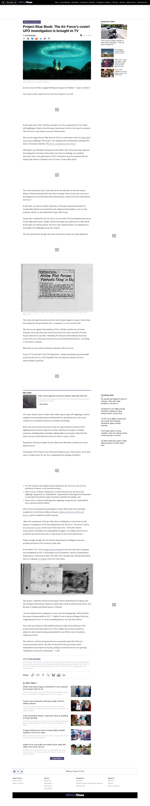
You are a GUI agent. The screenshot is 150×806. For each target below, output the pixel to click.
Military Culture (32, 22)
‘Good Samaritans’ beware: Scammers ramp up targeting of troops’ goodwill (45, 717)
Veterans (122, 2)
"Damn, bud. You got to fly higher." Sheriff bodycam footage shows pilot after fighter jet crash (120, 63)
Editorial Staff (80, 786)
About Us (111, 781)
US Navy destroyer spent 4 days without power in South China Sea (114, 443)
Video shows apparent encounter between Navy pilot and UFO (62, 396)
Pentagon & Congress (104, 2)
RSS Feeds (48, 786)
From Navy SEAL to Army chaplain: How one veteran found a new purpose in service (114, 433)
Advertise (79, 781)
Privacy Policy (17, 781)
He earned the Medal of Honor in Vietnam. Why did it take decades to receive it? (114, 401)
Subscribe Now (142, 2)
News (57, 2)
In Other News (29, 683)
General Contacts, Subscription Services (89, 783)
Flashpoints (75, 2)
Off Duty (115, 2)
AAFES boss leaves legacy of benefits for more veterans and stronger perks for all (45, 688)
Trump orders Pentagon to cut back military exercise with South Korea (120, 72)
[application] (114, 31)
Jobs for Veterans (113, 786)
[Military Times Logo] (25, 2)
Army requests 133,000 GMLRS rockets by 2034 (119, 51)
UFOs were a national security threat (60, 144)
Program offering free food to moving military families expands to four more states (44, 731)
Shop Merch (48, 788)
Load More (57, 758)
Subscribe (47, 781)
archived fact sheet (33, 527)
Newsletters (48, 783)
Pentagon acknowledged (52, 549)
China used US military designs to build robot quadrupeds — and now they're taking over (112, 42)
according (42, 559)
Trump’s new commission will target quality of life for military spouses (43, 702)
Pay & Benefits (65, 2)
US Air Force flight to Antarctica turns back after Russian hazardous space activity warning (113, 422)
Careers (110, 783)
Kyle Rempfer (30, 35)
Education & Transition (87, 2)
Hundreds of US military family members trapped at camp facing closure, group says (113, 411)
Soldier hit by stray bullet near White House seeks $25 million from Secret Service (44, 746)
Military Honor (131, 2)
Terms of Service (18, 783)
